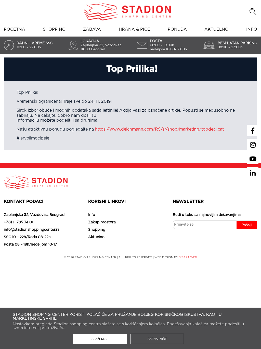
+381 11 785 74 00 (19, 222)
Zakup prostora (102, 222)
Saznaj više (157, 338)
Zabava (92, 29)
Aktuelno (216, 29)
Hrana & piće (134, 29)
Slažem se (100, 338)
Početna (14, 29)
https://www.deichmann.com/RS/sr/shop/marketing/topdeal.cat (159, 129)
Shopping (54, 29)
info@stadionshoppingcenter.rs (31, 229)
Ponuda (177, 29)
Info (251, 29)
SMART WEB (188, 257)
